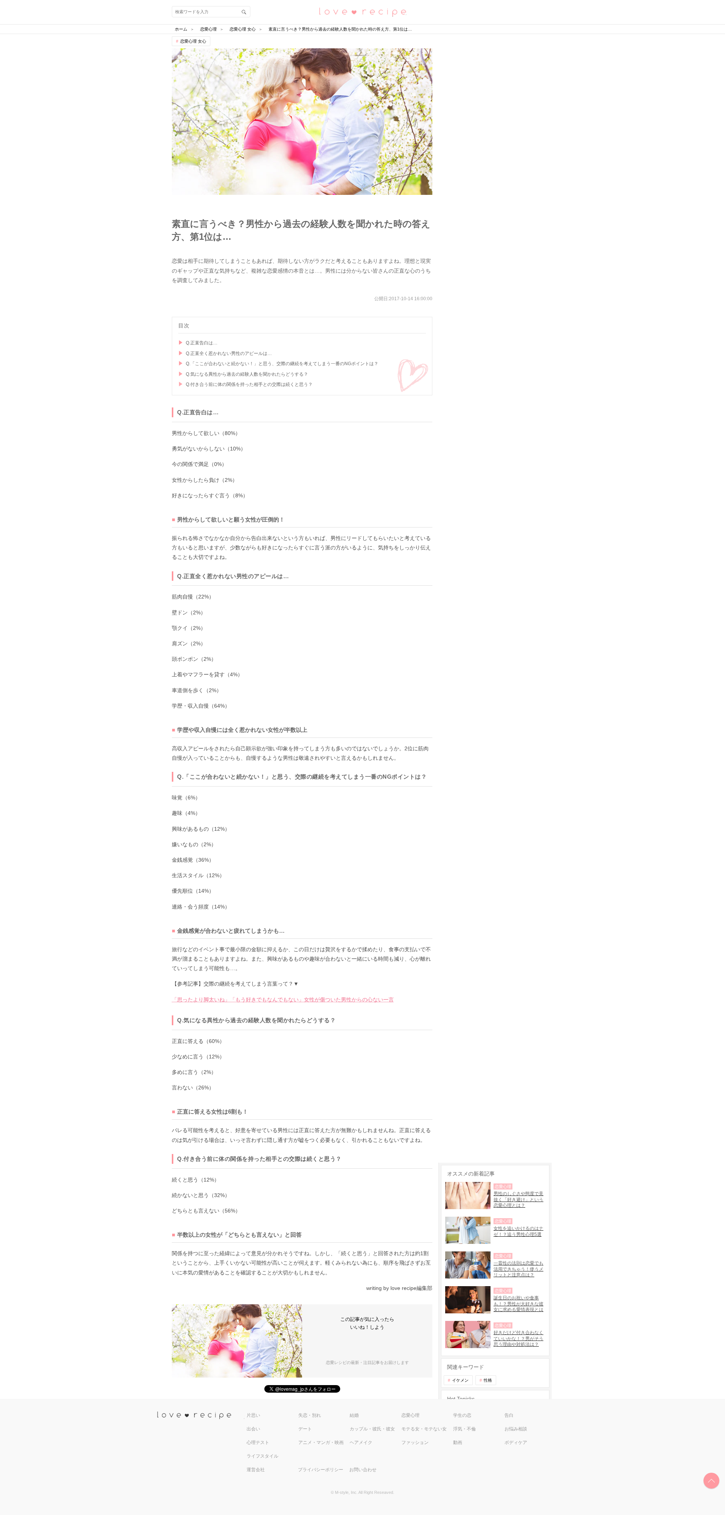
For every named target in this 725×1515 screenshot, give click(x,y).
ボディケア (515, 1442)
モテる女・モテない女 (424, 1429)
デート (305, 1429)
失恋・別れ (309, 1415)
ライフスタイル (262, 1456)
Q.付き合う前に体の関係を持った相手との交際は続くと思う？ (249, 384)
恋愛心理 (410, 1415)
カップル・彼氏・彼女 (372, 1429)
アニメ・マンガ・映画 (321, 1442)
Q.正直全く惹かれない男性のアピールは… (229, 353)
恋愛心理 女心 (193, 41)
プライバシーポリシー (320, 1469)
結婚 (354, 1415)
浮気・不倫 (464, 1429)
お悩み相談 (515, 1429)
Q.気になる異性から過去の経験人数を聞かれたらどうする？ (247, 374)
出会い (253, 1429)
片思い (253, 1415)
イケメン (460, 1380)
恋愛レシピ (362, 11)
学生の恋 (462, 1415)
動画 (457, 1442)
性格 (488, 1380)
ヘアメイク (361, 1442)
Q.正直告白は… (202, 343)
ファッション (415, 1442)
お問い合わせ (362, 1469)
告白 (509, 1415)
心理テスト (258, 1442)
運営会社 (256, 1469)
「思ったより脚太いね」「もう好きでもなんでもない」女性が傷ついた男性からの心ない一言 (283, 1000)
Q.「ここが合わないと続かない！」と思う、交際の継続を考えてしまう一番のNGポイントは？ (282, 363)
